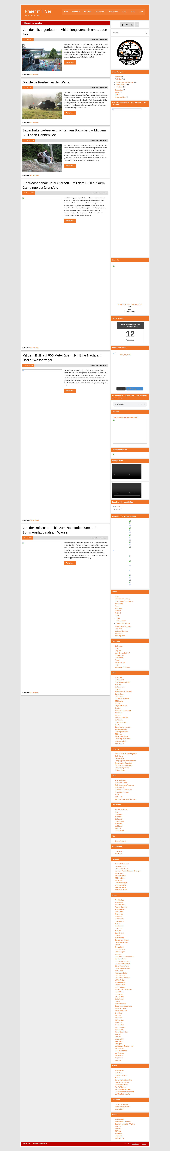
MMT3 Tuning (120, 980)
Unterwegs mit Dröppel (123, 739)
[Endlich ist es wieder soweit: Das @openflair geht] (143, 372)
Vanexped (118, 1044)
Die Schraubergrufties (122, 963)
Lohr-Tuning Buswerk (122, 978)
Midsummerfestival (121, 1085)
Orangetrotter (119, 655)
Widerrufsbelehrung (123, 623)
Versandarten (121, 621)
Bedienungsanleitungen (124, 82)
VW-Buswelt (119, 831)
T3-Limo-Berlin (120, 878)
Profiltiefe (87, 11)
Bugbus (117, 812)
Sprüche (119, 87)
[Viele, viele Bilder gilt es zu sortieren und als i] (117, 362)
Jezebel (117, 708)
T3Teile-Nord (119, 1020)
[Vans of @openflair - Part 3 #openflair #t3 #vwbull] (143, 367)
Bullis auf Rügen (121, 1075)
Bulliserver (118, 819)
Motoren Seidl (120, 985)
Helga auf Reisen (121, 706)
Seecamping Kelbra (122, 768)
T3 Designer (119, 873)
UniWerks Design (121, 883)
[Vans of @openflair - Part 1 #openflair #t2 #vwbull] (134, 372)
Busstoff (118, 935)
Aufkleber (118, 79)
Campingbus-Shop (121, 942)
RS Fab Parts (119, 996)
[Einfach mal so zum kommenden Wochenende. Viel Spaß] (134, 383)
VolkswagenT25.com (122, 667)
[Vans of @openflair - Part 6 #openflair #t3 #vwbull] (125, 367)
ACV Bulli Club (120, 780)
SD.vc (117, 724)
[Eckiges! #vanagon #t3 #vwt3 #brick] (143, 378)
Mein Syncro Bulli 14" (122, 653)
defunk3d (118, 954)
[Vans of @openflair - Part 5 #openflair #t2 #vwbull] (134, 367)
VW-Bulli (118, 828)
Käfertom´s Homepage (123, 710)
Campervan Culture (122, 940)
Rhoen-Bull (119, 994)
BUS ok (117, 923)
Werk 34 (118, 1060)
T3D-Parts (118, 1018)
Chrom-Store (119, 947)
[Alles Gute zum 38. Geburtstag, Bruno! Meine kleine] (125, 383)
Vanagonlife (119, 1039)
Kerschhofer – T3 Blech (123, 1122)
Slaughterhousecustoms (123, 1006)
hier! (118, 507)
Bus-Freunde (119, 821)
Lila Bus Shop (120, 975)
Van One (118, 1037)
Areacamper (119, 902)
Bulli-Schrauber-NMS (122, 682)
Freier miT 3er (38, 11)
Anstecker (118, 77)
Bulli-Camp (119, 756)
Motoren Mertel (120, 982)
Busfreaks (118, 824)
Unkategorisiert (120, 97)
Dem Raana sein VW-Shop (124, 956)
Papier (117, 92)
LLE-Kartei (118, 826)
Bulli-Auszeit (119, 680)
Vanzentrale (119, 1109)
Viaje (117, 665)
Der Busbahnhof (120, 959)
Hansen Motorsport (121, 1104)
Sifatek (117, 1001)
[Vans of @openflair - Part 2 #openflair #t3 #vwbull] (125, 372)
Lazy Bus (118, 651)
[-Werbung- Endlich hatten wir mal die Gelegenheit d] (143, 383)
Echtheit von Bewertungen (124, 601)
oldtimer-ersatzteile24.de (123, 989)
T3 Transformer (120, 875)
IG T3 (117, 794)
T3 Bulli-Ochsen (120, 1008)
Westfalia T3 (119, 1138)
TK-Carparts (119, 1029)
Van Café (118, 1034)
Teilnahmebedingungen (123, 626)
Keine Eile (118, 713)
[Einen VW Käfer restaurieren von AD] (130, 431)
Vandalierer (119, 1041)
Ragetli (117, 660)
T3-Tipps (118, 1131)
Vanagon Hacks (120, 887)
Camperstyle (119, 758)
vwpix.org (118, 1133)
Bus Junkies (119, 921)
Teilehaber (118, 1022)
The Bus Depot (120, 1027)
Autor (133, 11)
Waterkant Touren (121, 890)
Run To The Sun (120, 1087)
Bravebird (118, 677)
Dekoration (119, 90)
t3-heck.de (118, 1013)
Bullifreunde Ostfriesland (123, 790)
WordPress (135, 1144)
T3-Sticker (118, 880)
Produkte (118, 610)
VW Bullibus (119, 1048)
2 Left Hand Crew (121, 809)
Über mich (76, 11)
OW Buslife (119, 720)
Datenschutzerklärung (122, 599)
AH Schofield (119, 900)
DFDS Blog (119, 696)
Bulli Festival (119, 1070)
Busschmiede (119, 933)
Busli (116, 648)
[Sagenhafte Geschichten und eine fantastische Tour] (125, 378)
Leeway (144, 1144)
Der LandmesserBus (122, 961)
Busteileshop (119, 938)
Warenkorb (118, 633)
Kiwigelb (118, 715)
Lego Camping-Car (121, 868)
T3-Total (118, 1015)
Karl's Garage (119, 1119)
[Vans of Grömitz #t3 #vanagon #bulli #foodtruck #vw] (117, 383)
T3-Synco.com (120, 662)
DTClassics (119, 701)
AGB (141, 11)
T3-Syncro (118, 734)
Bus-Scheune (119, 926)
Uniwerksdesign (120, 885)
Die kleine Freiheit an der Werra (46, 82)
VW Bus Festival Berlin (123, 1089)
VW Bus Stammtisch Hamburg (125, 799)
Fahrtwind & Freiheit (122, 1082)
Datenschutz (113, 11)
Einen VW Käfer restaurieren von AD (125, 417)
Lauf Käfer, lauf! (120, 866)
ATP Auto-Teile (120, 905)
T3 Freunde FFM (121, 1011)
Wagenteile (119, 1058)
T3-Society (118, 797)
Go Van (117, 703)
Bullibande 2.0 (120, 787)
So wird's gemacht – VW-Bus (125, 1124)
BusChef (118, 930)
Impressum (100, 11)
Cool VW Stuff (120, 949)
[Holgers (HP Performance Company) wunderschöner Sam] (134, 378)
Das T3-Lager (120, 952)
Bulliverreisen (120, 687)
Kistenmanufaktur (121, 973)
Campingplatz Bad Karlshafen (125, 761)
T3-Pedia (118, 1129)
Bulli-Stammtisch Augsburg (124, 785)
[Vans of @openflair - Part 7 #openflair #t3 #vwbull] (117, 367)
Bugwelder (118, 916)
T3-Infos (118, 1126)
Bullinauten (119, 646)
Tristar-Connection (121, 1032)
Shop (124, 11)
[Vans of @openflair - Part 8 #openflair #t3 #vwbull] (134, 362)
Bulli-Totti (118, 684)
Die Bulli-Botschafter (122, 699)
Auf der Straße (34, 74)
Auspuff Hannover (121, 907)
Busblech (118, 928)
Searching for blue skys (123, 727)
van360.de (118, 853)
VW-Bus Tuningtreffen (122, 1094)
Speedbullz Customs (122, 1107)
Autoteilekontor (120, 909)
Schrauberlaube (120, 722)
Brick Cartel (119, 912)
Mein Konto (119, 608)
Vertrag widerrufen (121, 631)
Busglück (118, 689)
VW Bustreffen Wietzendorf (124, 1092)
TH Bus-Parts (119, 1025)
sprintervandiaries (121, 729)
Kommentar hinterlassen (99, 39)
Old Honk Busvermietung (123, 765)
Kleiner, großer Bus (121, 717)
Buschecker (119, 851)
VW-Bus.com (119, 1053)
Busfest (117, 1077)
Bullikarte (118, 816)
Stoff (116, 95)
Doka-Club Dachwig (122, 792)
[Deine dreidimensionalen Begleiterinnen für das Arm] (143, 362)
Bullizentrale (119, 919)
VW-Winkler (119, 1055)
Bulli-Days (118, 1073)
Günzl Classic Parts (122, 966)
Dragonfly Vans (120, 841)
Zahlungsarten (120, 636)
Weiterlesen (70, 62)
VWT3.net (118, 1136)
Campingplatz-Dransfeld (123, 763)
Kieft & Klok (119, 971)
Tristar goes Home (121, 736)
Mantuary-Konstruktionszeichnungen (127, 871)
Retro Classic (119, 992)
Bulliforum (118, 814)
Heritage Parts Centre (122, 968)
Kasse (117, 606)
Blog (66, 11)
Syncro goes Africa (121, 732)
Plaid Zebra (119, 658)
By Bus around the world (123, 691)
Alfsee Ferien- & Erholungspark (126, 754)
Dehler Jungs (119, 694)
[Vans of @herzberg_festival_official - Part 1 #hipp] (117, 378)
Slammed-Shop (120, 1004)
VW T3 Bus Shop (121, 1051)
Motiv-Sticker (121, 84)
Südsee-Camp (120, 770)
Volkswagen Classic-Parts (124, 1046)
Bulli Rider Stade (121, 783)
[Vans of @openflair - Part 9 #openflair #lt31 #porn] (125, 362)
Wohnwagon (119, 743)
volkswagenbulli (120, 741)
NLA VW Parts (120, 987)
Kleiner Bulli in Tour (122, 864)
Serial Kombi (119, 999)
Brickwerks (119, 914)
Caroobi (118, 945)
